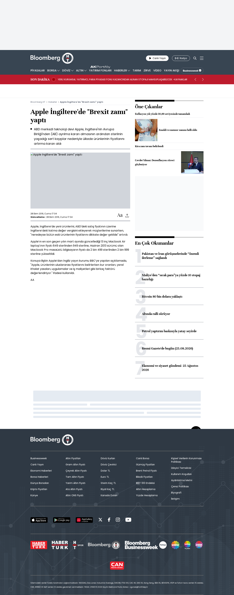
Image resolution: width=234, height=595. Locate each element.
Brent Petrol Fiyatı (146, 470)
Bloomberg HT (37, 102)
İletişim (175, 498)
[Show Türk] (187, 545)
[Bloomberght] (51, 58)
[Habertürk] (38, 545)
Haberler (52, 102)
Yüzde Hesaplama (147, 495)
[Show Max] (199, 545)
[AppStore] (39, 520)
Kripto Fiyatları (38, 489)
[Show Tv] (175, 545)
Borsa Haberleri (39, 477)
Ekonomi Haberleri (41, 470)
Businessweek (38, 458)
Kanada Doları (109, 495)
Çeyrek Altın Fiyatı (76, 470)
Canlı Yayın (37, 464)
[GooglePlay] (61, 520)
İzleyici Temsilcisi (181, 468)
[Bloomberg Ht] (104, 545)
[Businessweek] (146, 545)
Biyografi (176, 492)
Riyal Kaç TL (107, 489)
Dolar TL (105, 470)
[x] (100, 520)
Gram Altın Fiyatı (75, 464)
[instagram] (118, 520)
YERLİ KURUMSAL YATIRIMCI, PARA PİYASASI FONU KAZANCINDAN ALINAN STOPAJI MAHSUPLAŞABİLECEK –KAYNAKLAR (122, 79)
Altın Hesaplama (145, 489)
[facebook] (109, 520)
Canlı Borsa (142, 458)
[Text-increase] (120, 215)
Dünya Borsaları (39, 483)
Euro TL (105, 477)
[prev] (195, 79)
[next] (203, 79)
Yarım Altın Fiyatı (75, 483)
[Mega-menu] (202, 58)
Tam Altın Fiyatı (75, 477)
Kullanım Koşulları (181, 474)
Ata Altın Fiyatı (74, 489)
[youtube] (128, 520)
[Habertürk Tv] (60, 545)
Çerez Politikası (180, 486)
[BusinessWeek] (192, 70)
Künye (34, 495)
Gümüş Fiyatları (145, 464)
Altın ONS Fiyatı (74, 495)
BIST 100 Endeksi (145, 483)
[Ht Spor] (78, 545)
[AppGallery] (84, 520)
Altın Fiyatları (73, 458)
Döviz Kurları (108, 458)
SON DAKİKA (40, 79)
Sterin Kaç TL (108, 483)
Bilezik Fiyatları (144, 477)
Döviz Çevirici (108, 464)
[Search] (194, 58)
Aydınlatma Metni (181, 480)
